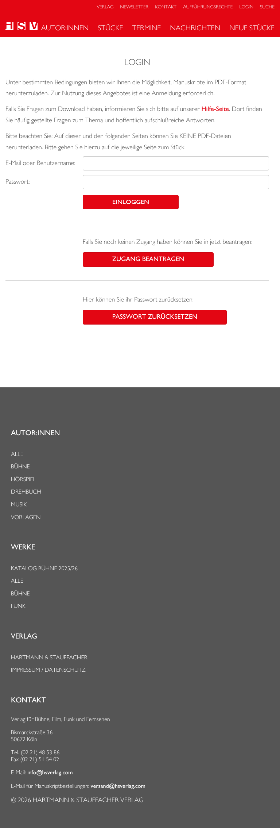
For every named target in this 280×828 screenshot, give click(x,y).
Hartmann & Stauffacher (49, 657)
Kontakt (165, 7)
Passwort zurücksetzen (154, 317)
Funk (18, 605)
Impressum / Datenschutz (48, 669)
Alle (17, 454)
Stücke (110, 27)
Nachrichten (195, 27)
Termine (146, 27)
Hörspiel (23, 479)
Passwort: (17, 181)
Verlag (105, 7)
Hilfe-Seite (215, 109)
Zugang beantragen (148, 259)
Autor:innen (65, 27)
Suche (267, 7)
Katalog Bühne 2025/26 (44, 568)
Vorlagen (26, 517)
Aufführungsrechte (208, 7)
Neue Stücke (252, 27)
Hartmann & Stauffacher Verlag (87, 800)
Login (246, 7)
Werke (23, 547)
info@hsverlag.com (50, 772)
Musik (19, 504)
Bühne (20, 466)
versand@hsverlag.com (118, 786)
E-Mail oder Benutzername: (40, 163)
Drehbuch (26, 491)
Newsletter (134, 7)
